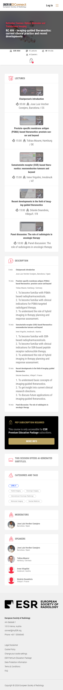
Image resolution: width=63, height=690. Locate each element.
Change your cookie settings (16, 653)
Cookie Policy (10, 649)
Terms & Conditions (12, 666)
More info (31, 441)
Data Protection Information (16, 662)
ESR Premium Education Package (18, 658)
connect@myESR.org (13, 630)
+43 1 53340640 (17, 634)
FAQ (6, 671)
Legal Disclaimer (11, 645)
